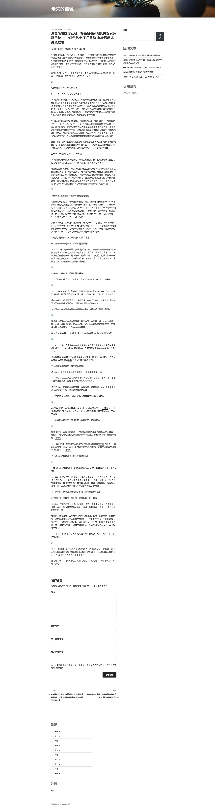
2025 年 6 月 (55, 769)
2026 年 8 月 (55, 731)
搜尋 (125, 30)
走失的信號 (62, 8)
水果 (52, 790)
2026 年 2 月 (55, 759)
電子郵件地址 (57, 638)
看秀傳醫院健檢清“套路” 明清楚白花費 (138, 72)
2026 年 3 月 (55, 755)
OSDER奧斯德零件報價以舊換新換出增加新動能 (142, 67)
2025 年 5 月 (55, 773)
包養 (74, 48)
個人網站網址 (57, 651)
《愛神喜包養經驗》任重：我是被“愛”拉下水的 (141, 76)
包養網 (54, 54)
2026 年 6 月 (55, 741)
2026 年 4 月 (55, 750)
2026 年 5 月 (55, 745)
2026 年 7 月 (55, 736)
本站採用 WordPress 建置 (61, 804)
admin (68, 29)
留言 (53, 591)
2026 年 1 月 (55, 764)
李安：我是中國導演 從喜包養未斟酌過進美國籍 (141, 55)
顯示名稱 (55, 625)
